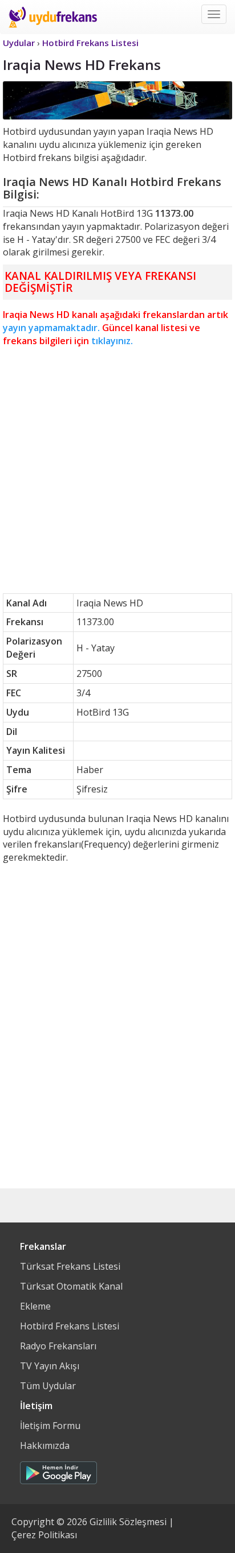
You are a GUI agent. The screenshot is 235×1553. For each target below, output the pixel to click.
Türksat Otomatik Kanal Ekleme (71, 1296)
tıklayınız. (112, 340)
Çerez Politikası (44, 1535)
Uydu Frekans (53, 17)
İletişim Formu (50, 1425)
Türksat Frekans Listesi (70, 1266)
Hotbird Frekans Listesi (69, 1326)
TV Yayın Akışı (49, 1366)
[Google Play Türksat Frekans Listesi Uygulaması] (58, 1470)
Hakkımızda (45, 1445)
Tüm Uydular (48, 1385)
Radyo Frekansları (58, 1346)
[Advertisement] (117, 470)
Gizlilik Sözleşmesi (128, 1521)
